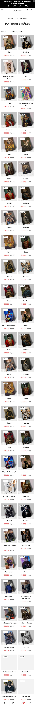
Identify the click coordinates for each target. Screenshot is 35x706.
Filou (9, 179)
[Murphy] (26, 486)
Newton (26, 301)
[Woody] (26, 315)
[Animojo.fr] (17, 10)
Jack (9, 301)
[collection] (13, 703)
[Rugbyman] (9, 586)
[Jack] (9, 291)
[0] (31, 10)
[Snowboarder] (9, 637)
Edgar (9, 154)
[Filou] (9, 168)
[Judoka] (26, 637)
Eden (26, 252)
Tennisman (9, 572)
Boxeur (25, 521)
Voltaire (26, 203)
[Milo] (26, 66)
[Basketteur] (26, 686)
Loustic (9, 130)
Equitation (26, 545)
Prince (9, 52)
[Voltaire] (26, 193)
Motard (9, 521)
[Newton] (26, 291)
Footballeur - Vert (9, 672)
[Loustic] (9, 120)
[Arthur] (9, 217)
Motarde (26, 276)
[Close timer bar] (34, 1)
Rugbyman (9, 596)
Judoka (26, 647)
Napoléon (26, 52)
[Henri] (9, 242)
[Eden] (26, 242)
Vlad (9, 103)
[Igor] (26, 120)
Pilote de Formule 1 (9, 325)
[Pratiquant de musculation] (26, 586)
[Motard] (9, 511)
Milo (26, 76)
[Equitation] (26, 535)
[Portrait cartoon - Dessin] (9, 66)
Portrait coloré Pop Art (26, 104)
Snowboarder (9, 647)
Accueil (10, 18)
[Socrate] (26, 217)
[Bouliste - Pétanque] (9, 686)
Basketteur (26, 696)
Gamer (26, 572)
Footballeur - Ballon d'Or (9, 546)
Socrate (26, 227)
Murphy (26, 496)
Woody (26, 325)
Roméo (9, 203)
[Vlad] (9, 93)
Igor (25, 130)
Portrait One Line (9, 496)
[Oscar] (26, 144)
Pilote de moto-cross (9, 623)
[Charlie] (26, 168)
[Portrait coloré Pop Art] (26, 93)
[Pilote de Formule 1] (9, 315)
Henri (9, 252)
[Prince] (9, 42)
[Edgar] (9, 144)
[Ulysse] (9, 266)
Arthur (9, 227)
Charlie (25, 179)
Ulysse (9, 276)
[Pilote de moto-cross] (9, 613)
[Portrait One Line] (9, 486)
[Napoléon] (26, 42)
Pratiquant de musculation (26, 597)
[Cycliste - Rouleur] (26, 613)
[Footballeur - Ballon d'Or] (9, 535)
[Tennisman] (9, 562)
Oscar (26, 154)
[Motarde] (26, 266)
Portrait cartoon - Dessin (9, 78)
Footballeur (26, 672)
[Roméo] (9, 193)
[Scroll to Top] (32, 696)
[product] (4, 703)
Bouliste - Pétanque (9, 696)
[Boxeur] (26, 511)
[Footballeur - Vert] (9, 662)
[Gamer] (26, 562)
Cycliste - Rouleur (26, 623)
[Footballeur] (26, 662)
